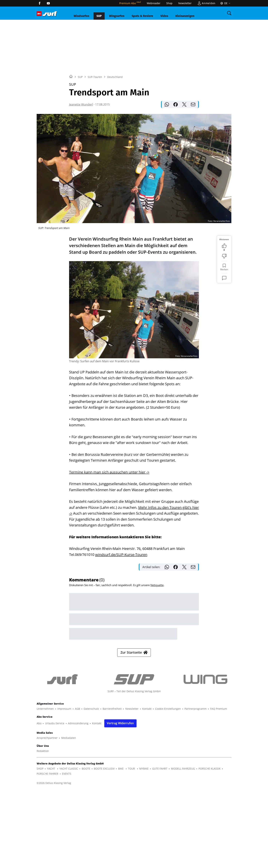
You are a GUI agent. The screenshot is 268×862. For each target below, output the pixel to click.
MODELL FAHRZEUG (183, 768)
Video (164, 16)
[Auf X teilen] (184, 104)
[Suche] (229, 13)
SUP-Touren (95, 77)
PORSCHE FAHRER (47, 773)
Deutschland (115, 77)
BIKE (121, 768)
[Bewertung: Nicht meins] (224, 256)
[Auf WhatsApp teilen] (167, 104)
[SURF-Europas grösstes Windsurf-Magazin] (50, 14)
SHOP (40, 768)
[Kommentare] (224, 278)
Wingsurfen (116, 16)
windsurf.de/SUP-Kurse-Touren (121, 554)
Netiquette (157, 585)
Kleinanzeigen (184, 16)
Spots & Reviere (142, 16)
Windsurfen (81, 16)
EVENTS (66, 773)
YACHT (51, 768)
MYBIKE (144, 768)
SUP (99, 16)
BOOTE (86, 768)
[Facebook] (39, 3)
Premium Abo (130, 3)
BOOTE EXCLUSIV (104, 768)
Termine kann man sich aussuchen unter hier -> (109, 472)
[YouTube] (48, 3)
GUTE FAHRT (159, 768)
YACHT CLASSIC (68, 768)
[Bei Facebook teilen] (175, 104)
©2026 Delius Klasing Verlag (54, 783)
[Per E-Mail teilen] (193, 104)
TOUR (132, 768)
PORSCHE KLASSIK (210, 768)
